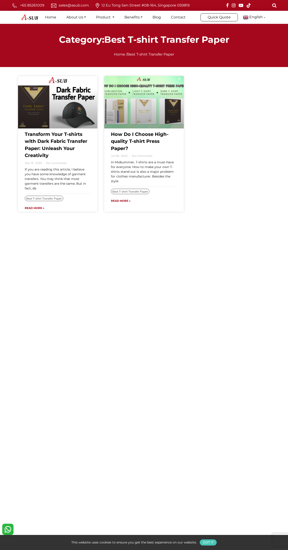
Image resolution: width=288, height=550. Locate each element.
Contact (178, 17)
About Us (74, 17)
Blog (157, 17)
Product (104, 17)
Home (50, 17)
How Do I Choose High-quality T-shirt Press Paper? (140, 141)
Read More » (34, 208)
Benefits (132, 17)
